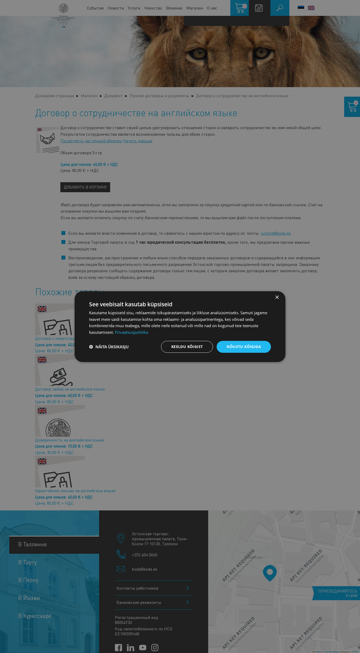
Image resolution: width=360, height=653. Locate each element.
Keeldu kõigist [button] (187, 346)
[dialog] (180, 326)
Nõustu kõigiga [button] (244, 346)
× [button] (277, 297)
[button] (109, 347)
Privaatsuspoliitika (131, 332)
